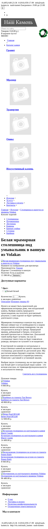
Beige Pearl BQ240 (9, 416)
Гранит (10, 50)
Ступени (10, 231)
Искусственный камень (19, 168)
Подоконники (12, 221)
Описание (5, 301)
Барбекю (10, 233)
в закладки (6, 299)
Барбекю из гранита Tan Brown (15, 400)
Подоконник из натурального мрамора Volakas (22, 476)
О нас (10, 499)
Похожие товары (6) (20, 301)
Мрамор (11, 79)
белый (16, 291)
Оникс (10, 139)
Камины (10, 226)
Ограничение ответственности (22, 506)
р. (7, 15)
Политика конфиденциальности (22, 504)
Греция (19, 268)
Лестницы (11, 224)
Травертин (12, 109)
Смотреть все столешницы (35, 374)
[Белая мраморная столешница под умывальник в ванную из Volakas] (24, 263)
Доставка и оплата (16, 502)
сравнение (16, 299)
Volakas (4, 383)
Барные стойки (13, 228)
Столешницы (12, 219)
